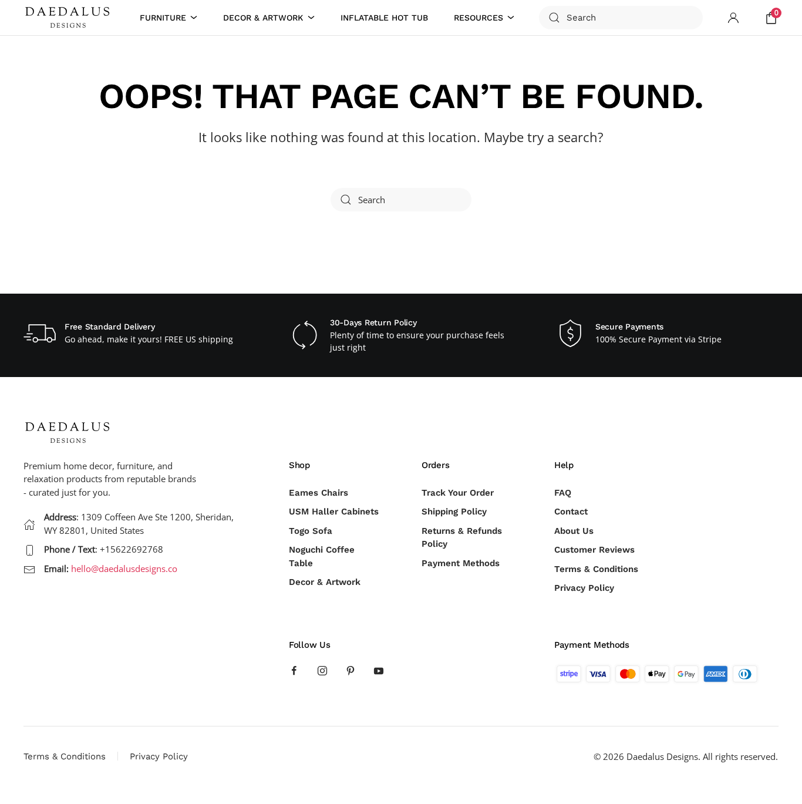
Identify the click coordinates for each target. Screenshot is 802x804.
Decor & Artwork (324, 582)
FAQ (562, 492)
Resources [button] (478, 17)
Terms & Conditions (596, 569)
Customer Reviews (594, 549)
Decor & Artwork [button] (263, 17)
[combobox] (621, 17)
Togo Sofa (310, 531)
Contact (571, 511)
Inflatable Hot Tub (384, 17)
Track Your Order (458, 492)
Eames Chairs (318, 492)
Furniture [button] (163, 17)
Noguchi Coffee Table (322, 556)
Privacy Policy (584, 588)
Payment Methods (461, 563)
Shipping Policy (454, 511)
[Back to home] (69, 17)
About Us (574, 531)
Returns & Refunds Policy (462, 538)
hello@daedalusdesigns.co (124, 568)
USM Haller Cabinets (334, 511)
